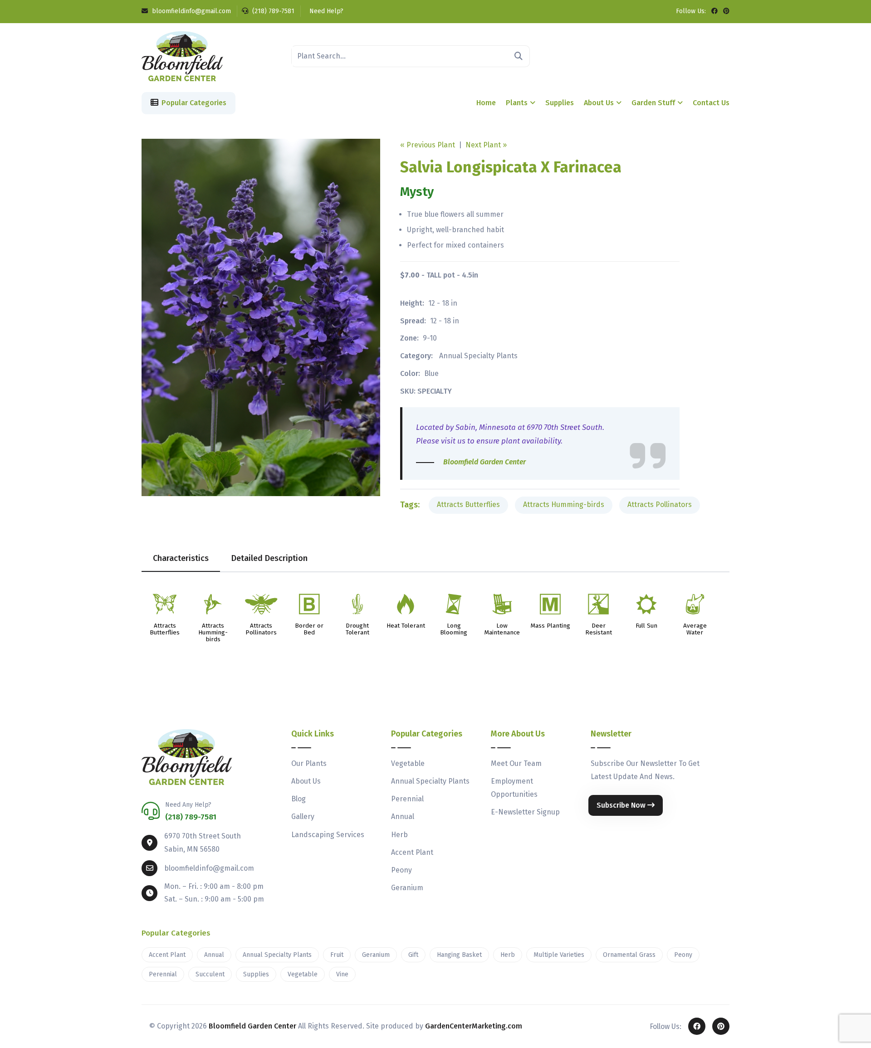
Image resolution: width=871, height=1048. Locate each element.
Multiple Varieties (558, 955)
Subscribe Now (622, 805)
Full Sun (646, 626)
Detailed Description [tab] (269, 558)
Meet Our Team (516, 763)
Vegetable (408, 763)
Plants (517, 102)
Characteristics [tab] (181, 558)
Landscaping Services (327, 834)
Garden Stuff (653, 102)
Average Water (695, 629)
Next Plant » (486, 145)
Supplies (559, 102)
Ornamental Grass (629, 955)
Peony (401, 870)
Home (486, 102)
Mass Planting (550, 626)
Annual (402, 816)
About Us (599, 102)
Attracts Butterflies (468, 504)
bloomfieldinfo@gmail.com (190, 11)
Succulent (210, 974)
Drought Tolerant (357, 629)
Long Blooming (453, 629)
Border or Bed (309, 629)
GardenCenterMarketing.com (473, 1026)
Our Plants (309, 763)
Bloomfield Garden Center (252, 1026)
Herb (399, 834)
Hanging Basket (459, 955)
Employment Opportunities (514, 788)
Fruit (336, 955)
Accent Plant (412, 852)
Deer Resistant (598, 629)
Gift (413, 955)
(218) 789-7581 (272, 11)
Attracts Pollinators (659, 504)
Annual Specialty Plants (478, 355)
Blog (298, 799)
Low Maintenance (502, 629)
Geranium (407, 887)
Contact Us (711, 102)
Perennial (407, 799)
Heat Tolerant (406, 626)
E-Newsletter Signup (525, 812)
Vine (342, 974)
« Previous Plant (427, 145)
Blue (431, 373)
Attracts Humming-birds (563, 504)
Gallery (302, 816)
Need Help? (325, 11)
